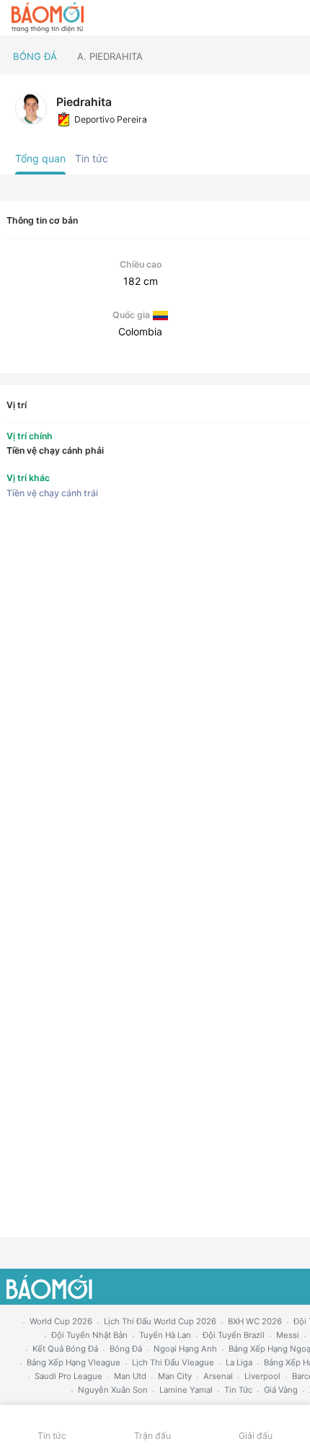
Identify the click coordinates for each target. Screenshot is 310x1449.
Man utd (130, 1376)
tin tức (238, 1390)
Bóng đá (35, 56)
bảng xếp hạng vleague (73, 1362)
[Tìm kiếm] (292, 18)
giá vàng (281, 1390)
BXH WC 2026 (255, 1321)
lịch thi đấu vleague (173, 1362)
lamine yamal (186, 1390)
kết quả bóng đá (65, 1349)
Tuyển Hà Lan (165, 1335)
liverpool (262, 1376)
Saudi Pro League (68, 1376)
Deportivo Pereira (110, 119)
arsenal (218, 1376)
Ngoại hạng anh (185, 1349)
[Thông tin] (268, 18)
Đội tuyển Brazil (234, 1335)
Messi (287, 1335)
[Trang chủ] (48, 18)
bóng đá (126, 1349)
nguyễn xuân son (113, 1390)
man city (175, 1376)
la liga (239, 1362)
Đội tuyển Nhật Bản (89, 1335)
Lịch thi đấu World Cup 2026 (160, 1321)
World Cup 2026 (61, 1321)
